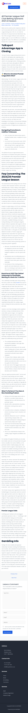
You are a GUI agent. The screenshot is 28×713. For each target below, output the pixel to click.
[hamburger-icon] (24, 4)
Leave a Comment (6, 23)
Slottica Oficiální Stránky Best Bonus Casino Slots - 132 (13, 24)
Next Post (14, 577)
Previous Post (14, 574)
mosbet (18, 282)
